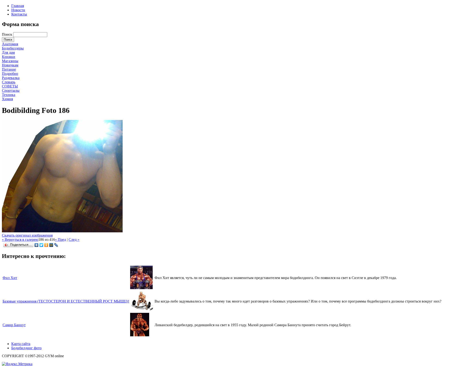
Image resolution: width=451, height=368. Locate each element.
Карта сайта (20, 344)
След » (74, 240)
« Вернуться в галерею (20, 240)
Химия (7, 99)
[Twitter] (41, 245)
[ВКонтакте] (36, 245)
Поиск (7, 34)
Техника (8, 95)
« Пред (60, 240)
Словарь (8, 82)
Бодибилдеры (13, 48)
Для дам (8, 52)
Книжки (8, 57)
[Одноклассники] (46, 245)
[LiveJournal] (56, 245)
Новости (18, 10)
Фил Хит (10, 278)
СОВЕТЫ (10, 86)
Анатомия (10, 44)
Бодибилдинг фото (26, 348)
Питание (9, 69)
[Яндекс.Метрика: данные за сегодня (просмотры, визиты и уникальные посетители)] (17, 364)
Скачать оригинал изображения (27, 235)
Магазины (10, 61)
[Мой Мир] (51, 245)
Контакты (19, 14)
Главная (17, 6)
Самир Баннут (14, 325)
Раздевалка (10, 78)
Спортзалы (10, 90)
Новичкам (10, 65)
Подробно (10, 74)
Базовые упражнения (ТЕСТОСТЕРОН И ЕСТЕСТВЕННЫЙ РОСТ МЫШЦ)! (66, 301)
